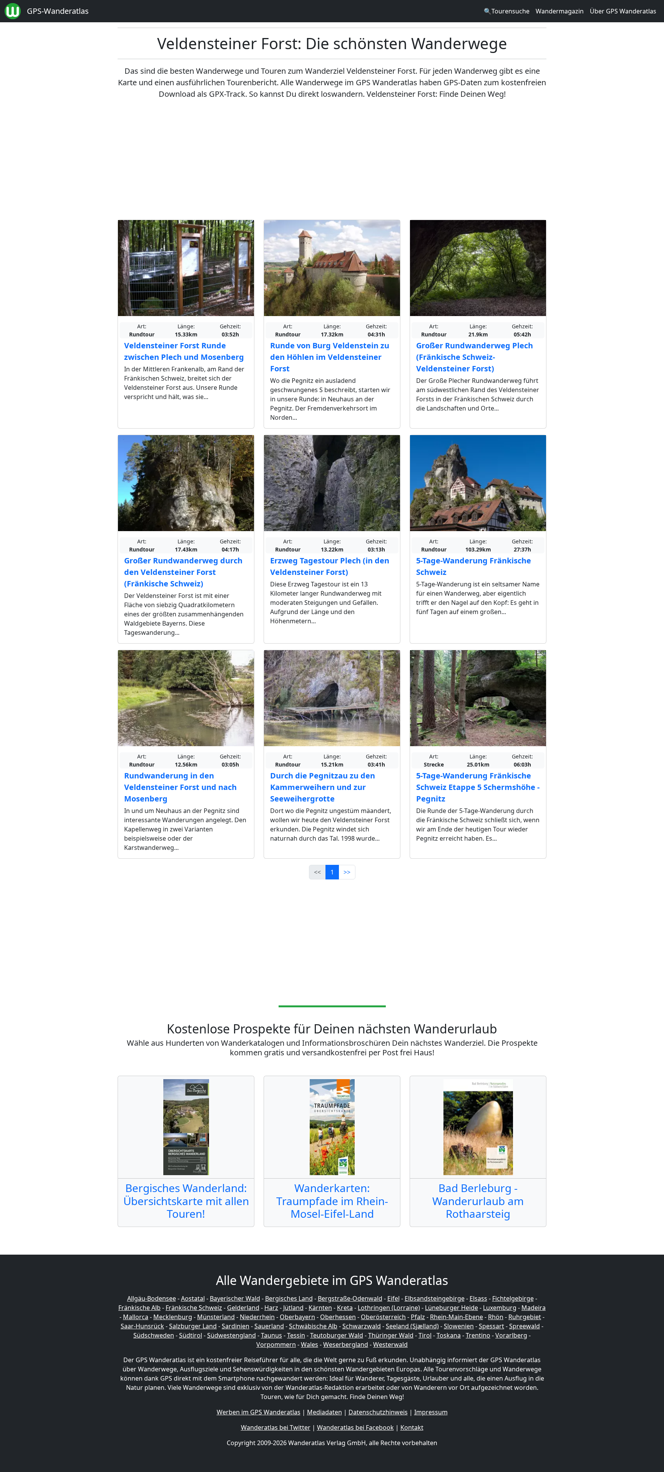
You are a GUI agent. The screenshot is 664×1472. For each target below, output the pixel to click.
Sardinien (235, 1326)
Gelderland (243, 1307)
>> (347, 872)
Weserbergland (345, 1344)
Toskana (449, 1335)
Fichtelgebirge (513, 1298)
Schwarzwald (361, 1326)
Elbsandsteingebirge (435, 1298)
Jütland (293, 1307)
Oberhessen (338, 1317)
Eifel (393, 1298)
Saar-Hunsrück (142, 1326)
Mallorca (135, 1317)
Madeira (533, 1307)
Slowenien (459, 1326)
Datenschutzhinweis (378, 1412)
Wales (309, 1344)
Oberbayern (297, 1317)
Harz (271, 1307)
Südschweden (153, 1335)
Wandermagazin (560, 11)
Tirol (425, 1335)
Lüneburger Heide (451, 1307)
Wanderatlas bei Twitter (275, 1427)
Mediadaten (324, 1412)
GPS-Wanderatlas (58, 11)
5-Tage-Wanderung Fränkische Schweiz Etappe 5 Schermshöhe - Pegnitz (478, 787)
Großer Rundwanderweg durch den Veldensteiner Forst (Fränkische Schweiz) (183, 572)
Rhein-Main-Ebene (456, 1317)
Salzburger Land (193, 1326)
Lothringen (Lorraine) (389, 1307)
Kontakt (411, 1427)
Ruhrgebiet (524, 1317)
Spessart (491, 1326)
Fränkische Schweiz (194, 1307)
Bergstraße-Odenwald (350, 1298)
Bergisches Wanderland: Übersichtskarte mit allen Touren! (186, 1201)
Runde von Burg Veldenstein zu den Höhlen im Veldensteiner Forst (329, 357)
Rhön (495, 1317)
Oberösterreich (383, 1317)
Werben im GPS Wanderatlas (258, 1412)
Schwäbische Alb (313, 1326)
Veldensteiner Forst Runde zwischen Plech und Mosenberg (184, 351)
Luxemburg (499, 1307)
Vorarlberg (511, 1335)
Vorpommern (276, 1344)
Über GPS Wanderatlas (623, 11)
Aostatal (193, 1298)
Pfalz (418, 1317)
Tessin (296, 1335)
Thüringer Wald (390, 1335)
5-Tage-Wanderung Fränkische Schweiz (473, 566)
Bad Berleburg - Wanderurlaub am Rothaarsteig (478, 1201)
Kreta (345, 1307)
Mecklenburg (172, 1317)
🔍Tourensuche (507, 11)
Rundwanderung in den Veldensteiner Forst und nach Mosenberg (180, 787)
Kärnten (320, 1307)
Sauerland (269, 1326)
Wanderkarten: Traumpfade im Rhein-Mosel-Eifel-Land (332, 1201)
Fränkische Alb (139, 1307)
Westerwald (390, 1344)
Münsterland (216, 1317)
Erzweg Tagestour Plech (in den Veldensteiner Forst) (329, 566)
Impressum (431, 1412)
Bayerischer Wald (235, 1298)
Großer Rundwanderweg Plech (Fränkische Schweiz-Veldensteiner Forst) (474, 357)
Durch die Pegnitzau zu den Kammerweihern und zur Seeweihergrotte (322, 787)
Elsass (478, 1298)
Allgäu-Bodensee (151, 1298)
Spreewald (524, 1326)
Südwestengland (231, 1335)
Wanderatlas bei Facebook (355, 1427)
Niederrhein (257, 1317)
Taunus (271, 1335)
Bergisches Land (289, 1298)
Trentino (478, 1335)
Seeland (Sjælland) (412, 1326)
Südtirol (190, 1335)
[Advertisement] (332, 160)
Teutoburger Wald (336, 1335)
